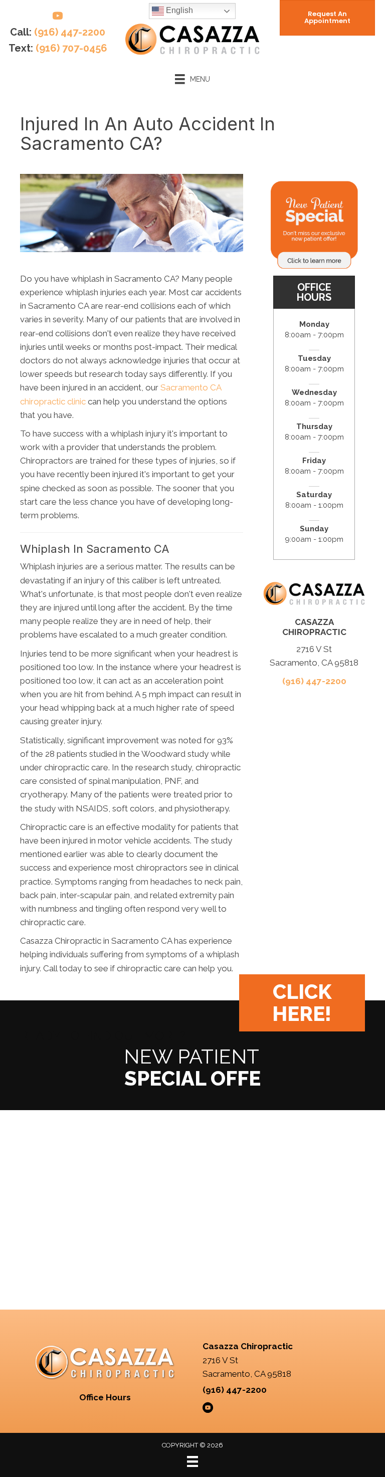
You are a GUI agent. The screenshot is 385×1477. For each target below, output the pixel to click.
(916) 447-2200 (69, 32)
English (178, 10)
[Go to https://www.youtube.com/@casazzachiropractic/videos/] (58, 17)
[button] (302, 1002)
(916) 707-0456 (71, 48)
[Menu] (192, 1461)
